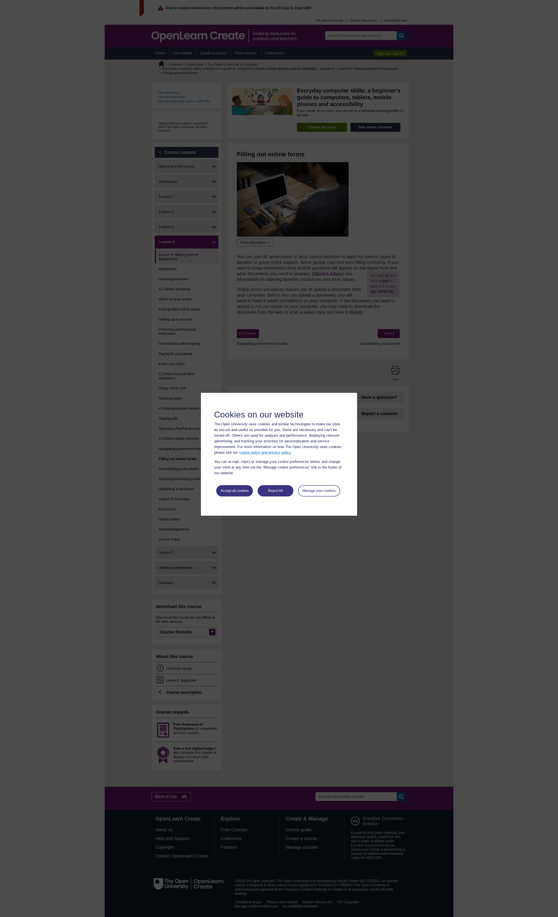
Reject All (275, 491)
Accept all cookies (235, 491)
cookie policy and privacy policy (265, 452)
